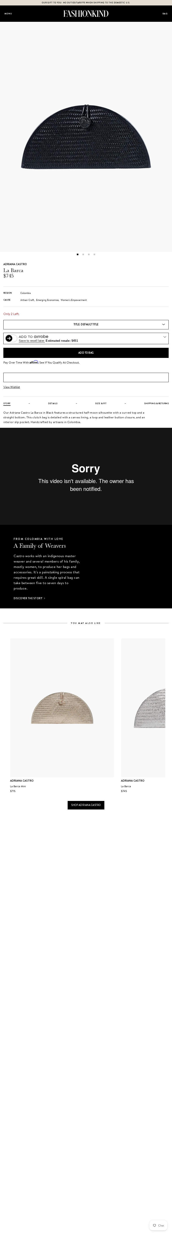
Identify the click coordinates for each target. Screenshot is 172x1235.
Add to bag (86, 353)
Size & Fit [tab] (100, 403)
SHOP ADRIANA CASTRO (86, 805)
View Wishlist (11, 387)
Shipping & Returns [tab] (156, 403)
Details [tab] (53, 403)
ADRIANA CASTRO (15, 264)
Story (7, 403)
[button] (77, 254)
